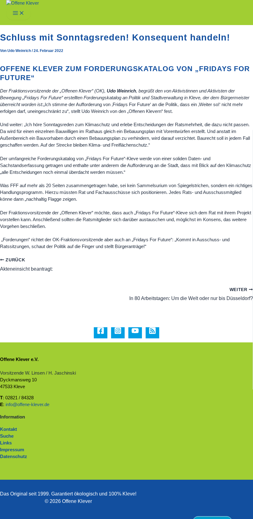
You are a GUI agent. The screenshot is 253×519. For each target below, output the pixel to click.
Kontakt (8, 429)
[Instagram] (118, 332)
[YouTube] (135, 332)
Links (6, 442)
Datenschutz (13, 456)
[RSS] (152, 332)
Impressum (12, 449)
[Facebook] (100, 332)
